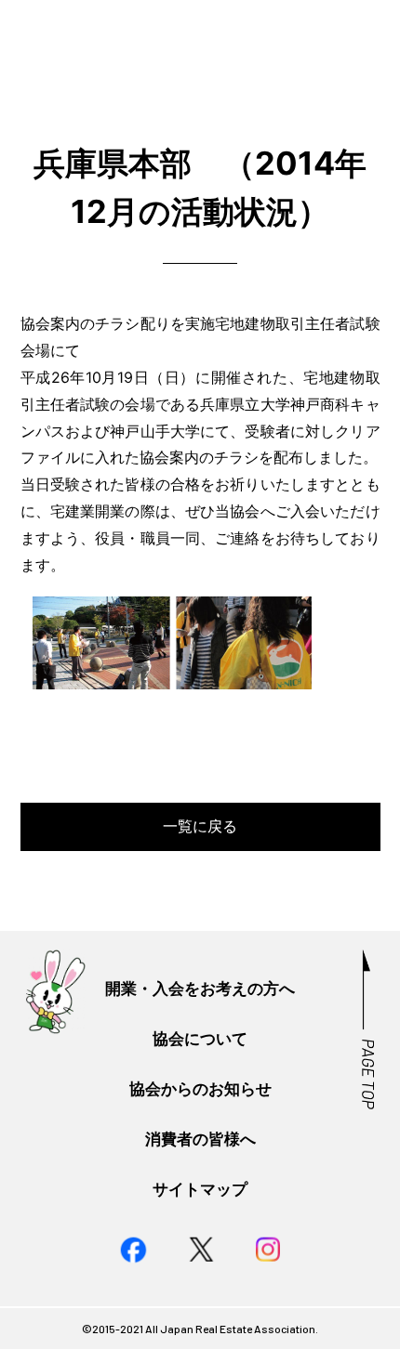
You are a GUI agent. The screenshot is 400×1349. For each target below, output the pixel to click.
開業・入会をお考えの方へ (200, 988)
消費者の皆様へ (200, 1138)
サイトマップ (200, 1188)
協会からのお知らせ (200, 1088)
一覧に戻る (200, 826)
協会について (200, 1038)
